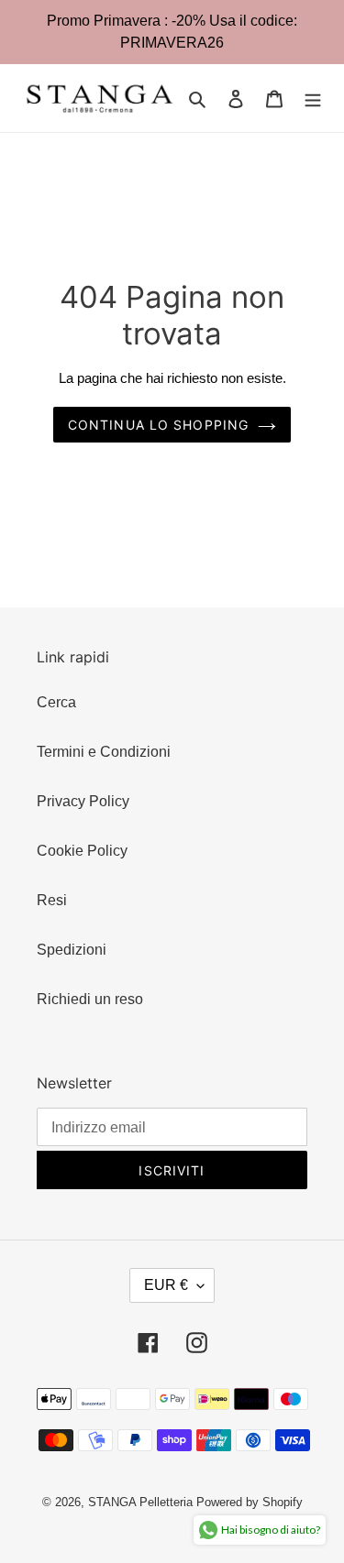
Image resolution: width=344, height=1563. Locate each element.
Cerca (56, 702)
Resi (52, 900)
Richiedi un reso (90, 999)
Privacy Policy (83, 801)
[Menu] (313, 98)
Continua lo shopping (158, 424)
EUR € (166, 1285)
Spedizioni (71, 949)
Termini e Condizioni (104, 752)
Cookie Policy (82, 850)
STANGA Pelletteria (142, 1502)
